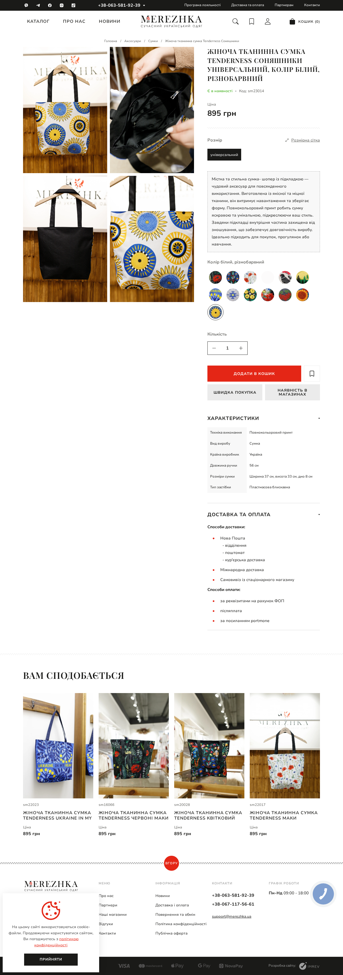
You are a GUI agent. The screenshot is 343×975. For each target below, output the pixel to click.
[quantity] (214, 348)
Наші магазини (113, 914)
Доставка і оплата (172, 905)
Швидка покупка (235, 392)
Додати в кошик (254, 373)
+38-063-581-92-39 (119, 5)
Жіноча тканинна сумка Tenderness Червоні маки (134, 815)
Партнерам (284, 5)
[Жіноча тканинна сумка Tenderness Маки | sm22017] (285, 745)
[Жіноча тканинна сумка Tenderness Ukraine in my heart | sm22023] (58, 745)
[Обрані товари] (251, 21)
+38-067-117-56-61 (233, 904)
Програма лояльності (202, 5)
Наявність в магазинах (292, 392)
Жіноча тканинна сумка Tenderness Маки (284, 815)
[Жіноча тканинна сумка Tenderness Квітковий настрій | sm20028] (209, 745)
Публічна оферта (171, 933)
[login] (267, 21)
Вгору (171, 863)
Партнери (108, 905)
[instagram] (61, 5)
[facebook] (50, 5)
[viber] (26, 5)
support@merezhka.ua (231, 916)
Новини (109, 21)
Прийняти (51, 959)
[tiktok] (73, 5)
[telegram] (38, 5)
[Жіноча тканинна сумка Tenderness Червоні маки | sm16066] (134, 745)
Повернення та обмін (175, 914)
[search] (235, 21)
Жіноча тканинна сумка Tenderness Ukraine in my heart (57, 815)
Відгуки (106, 923)
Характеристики (233, 418)
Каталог (38, 21)
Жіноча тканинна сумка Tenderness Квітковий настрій (208, 815)
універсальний (224, 154)
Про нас (74, 21)
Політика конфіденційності (181, 923)
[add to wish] (312, 374)
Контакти (312, 5)
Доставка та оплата (247, 5)
